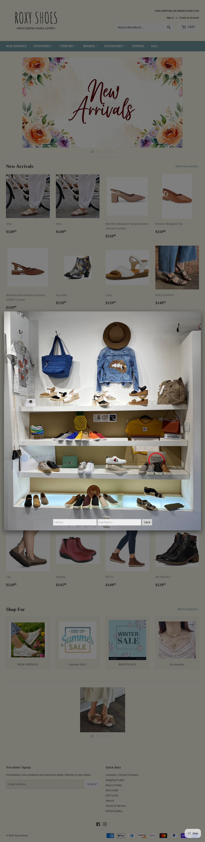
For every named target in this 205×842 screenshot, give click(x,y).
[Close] (201, 311)
